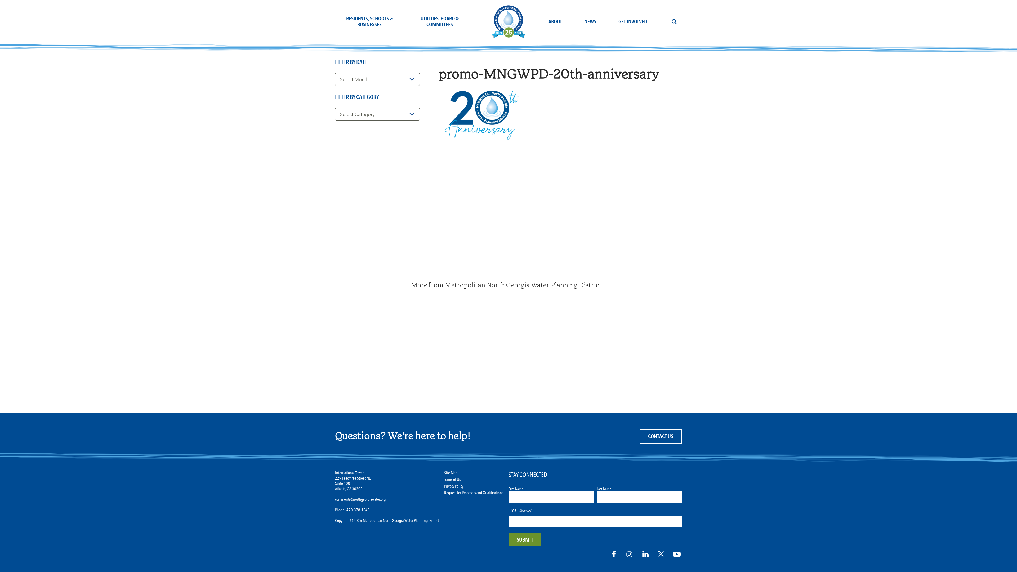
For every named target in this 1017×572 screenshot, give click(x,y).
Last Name (604, 488)
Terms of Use (453, 479)
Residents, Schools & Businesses (369, 21)
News (590, 21)
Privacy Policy (453, 486)
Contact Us (660, 436)
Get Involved (632, 21)
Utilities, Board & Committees (440, 21)
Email (520, 510)
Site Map (450, 473)
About (555, 21)
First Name (515, 488)
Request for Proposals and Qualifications (473, 493)
